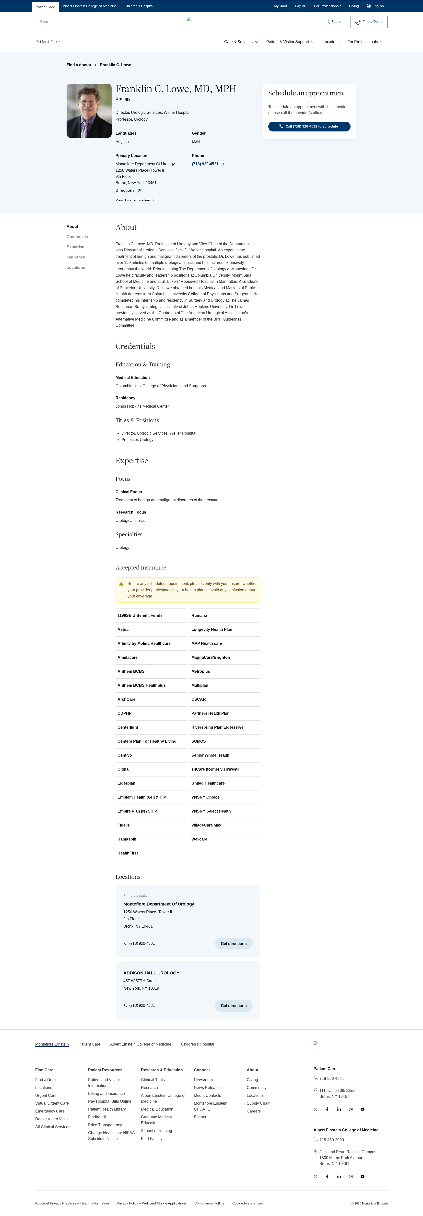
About (72, 226)
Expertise (75, 247)
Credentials (77, 237)
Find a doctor (79, 65)
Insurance (76, 257)
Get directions (234, 944)
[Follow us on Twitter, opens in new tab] (315, 1109)
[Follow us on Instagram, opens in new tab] (351, 1109)
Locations (76, 267)
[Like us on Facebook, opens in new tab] (327, 1109)
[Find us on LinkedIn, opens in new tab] (339, 1109)
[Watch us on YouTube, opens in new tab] (362, 1109)
